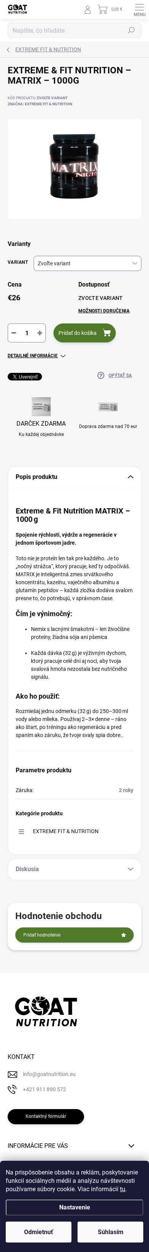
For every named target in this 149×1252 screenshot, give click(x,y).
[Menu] (139, 9)
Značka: (40, 104)
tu (122, 1189)
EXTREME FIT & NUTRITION (66, 831)
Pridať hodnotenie (41, 935)
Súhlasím (110, 1232)
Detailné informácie (33, 355)
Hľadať (131, 30)
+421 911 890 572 (44, 1089)
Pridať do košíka (77, 333)
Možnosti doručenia (104, 311)
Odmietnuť (38, 1232)
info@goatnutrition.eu (49, 1074)
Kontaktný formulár (46, 1116)
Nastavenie (74, 1207)
